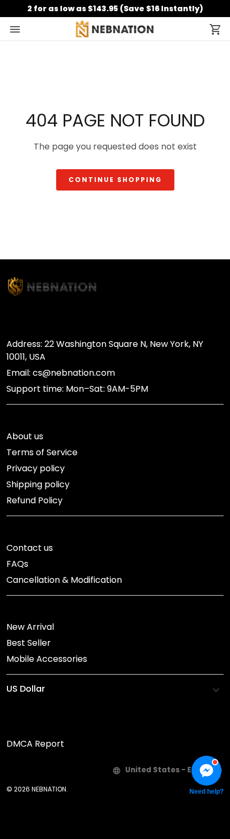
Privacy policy (35, 468)
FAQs (17, 564)
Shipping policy (38, 484)
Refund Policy (34, 500)
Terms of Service (42, 452)
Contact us (29, 548)
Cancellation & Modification (64, 580)
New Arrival (30, 627)
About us (24, 436)
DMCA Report (35, 744)
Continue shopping (115, 179)
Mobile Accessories (46, 659)
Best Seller (28, 643)
